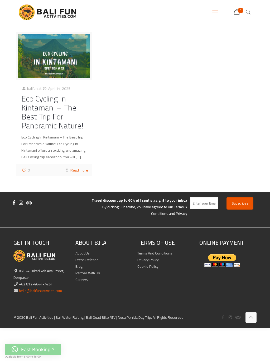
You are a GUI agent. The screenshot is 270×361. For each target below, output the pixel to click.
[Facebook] (223, 317)
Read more (79, 170)
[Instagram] (230, 317)
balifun (32, 88)
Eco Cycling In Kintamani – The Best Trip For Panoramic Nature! (52, 112)
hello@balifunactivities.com (40, 290)
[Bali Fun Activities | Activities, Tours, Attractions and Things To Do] (47, 12)
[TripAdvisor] (237, 317)
